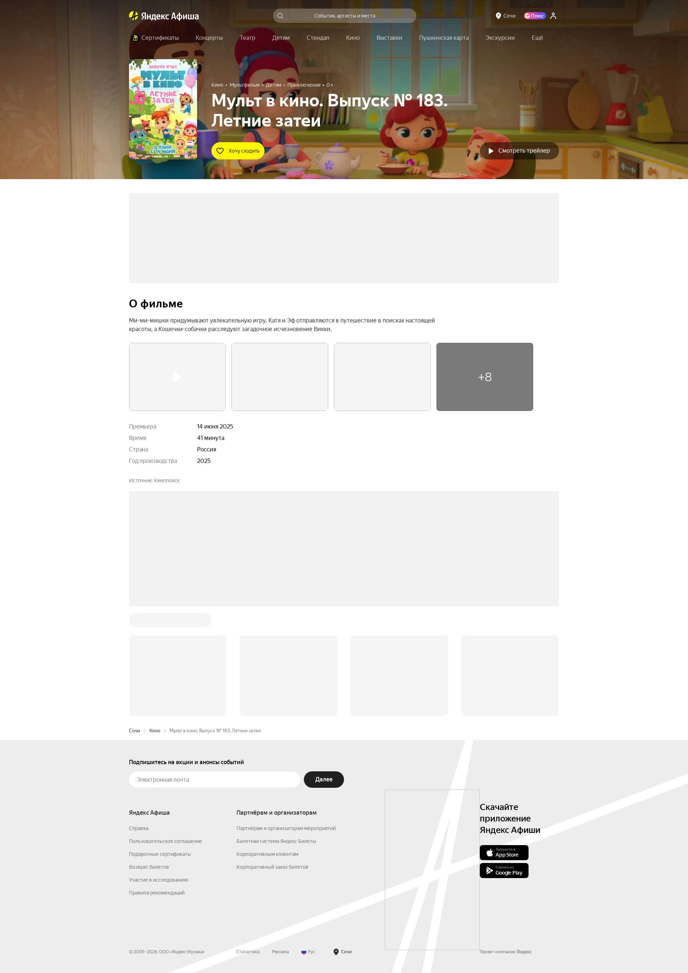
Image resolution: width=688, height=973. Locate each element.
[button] (537, 38)
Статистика (247, 951)
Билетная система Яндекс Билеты (276, 841)
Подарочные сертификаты (160, 854)
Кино (154, 730)
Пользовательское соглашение (165, 841)
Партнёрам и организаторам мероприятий (286, 828)
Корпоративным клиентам (267, 854)
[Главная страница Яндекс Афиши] (133, 15)
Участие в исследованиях (158, 880)
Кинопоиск (167, 480)
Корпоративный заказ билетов (272, 867)
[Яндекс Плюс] (535, 15)
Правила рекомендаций (157, 893)
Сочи (134, 730)
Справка (138, 828)
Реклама (280, 951)
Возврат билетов (149, 867)
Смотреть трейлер (524, 150)
